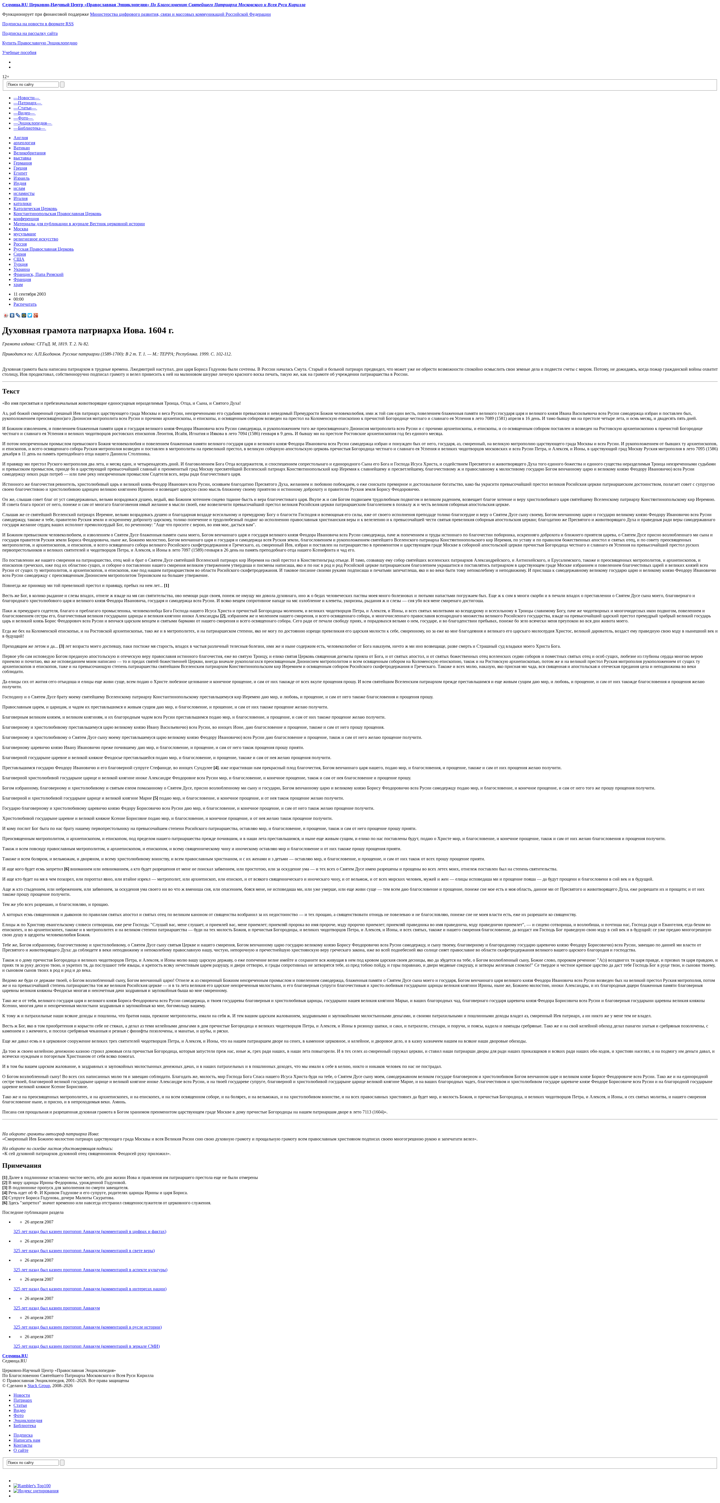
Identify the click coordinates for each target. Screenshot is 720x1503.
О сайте (21, 1450)
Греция (20, 168)
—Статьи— (25, 107)
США (19, 259)
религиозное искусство (36, 239)
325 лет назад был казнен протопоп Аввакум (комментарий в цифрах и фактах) (90, 1231)
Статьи (20, 1405)
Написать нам (27, 1440)
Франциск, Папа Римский (39, 274)
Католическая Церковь (35, 208)
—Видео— (24, 113)
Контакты (23, 1445)
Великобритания (30, 152)
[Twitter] (30, 315)
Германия (23, 163)
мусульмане (25, 233)
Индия (20, 183)
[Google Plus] (36, 315)
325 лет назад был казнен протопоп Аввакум (57, 1308)
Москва (21, 228)
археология (24, 142)
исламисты (24, 193)
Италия (21, 198)
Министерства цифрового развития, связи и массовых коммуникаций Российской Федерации (180, 14)
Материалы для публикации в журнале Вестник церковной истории (79, 223)
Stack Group (39, 1385)
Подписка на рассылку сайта (30, 33)
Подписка (23, 1435)
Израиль (22, 178)
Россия (20, 244)
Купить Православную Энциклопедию (39, 42)
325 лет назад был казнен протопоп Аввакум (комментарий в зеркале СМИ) (87, 1346)
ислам (19, 188)
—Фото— (23, 118)
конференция (26, 218)
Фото (19, 1415)
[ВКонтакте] (12, 315)
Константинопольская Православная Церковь (57, 213)
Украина (22, 269)
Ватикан (22, 147)
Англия (21, 137)
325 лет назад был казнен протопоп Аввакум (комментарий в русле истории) (88, 1327)
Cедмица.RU (15, 1355)
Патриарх (23, 1400)
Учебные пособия (19, 52)
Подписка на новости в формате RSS (38, 23)
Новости (22, 1395)
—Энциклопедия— (32, 123)
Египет (20, 173)
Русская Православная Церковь (44, 249)
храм (18, 284)
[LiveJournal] (18, 315)
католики (23, 203)
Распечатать (25, 304)
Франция (22, 279)
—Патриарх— (27, 102)
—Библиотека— (29, 128)
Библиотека (25, 1425)
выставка (22, 158)
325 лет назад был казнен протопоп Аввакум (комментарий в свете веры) (84, 1250)
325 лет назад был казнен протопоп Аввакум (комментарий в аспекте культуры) (90, 1269)
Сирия (20, 254)
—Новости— (26, 97)
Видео (20, 1410)
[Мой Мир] (24, 315)
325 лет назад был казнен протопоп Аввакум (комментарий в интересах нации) (90, 1288)
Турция (21, 264)
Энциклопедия (28, 1420)
